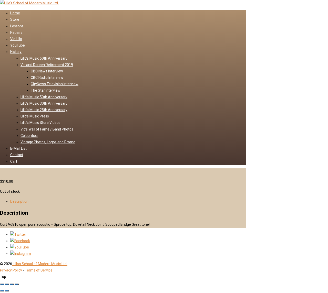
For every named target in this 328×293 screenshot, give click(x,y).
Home (15, 13)
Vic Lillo (16, 39)
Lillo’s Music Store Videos (40, 123)
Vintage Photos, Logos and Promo (47, 142)
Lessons (17, 26)
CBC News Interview (47, 71)
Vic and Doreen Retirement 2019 (46, 65)
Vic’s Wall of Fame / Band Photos (46, 129)
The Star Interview (45, 90)
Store (14, 19)
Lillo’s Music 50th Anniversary (43, 97)
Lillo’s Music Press (34, 116)
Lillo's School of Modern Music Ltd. (39, 264)
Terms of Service (39, 270)
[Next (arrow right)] (7, 290)
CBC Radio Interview (47, 77)
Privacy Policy (11, 270)
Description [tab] (19, 201)
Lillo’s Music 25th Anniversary (43, 110)
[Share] (12, 284)
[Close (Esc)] (17, 284)
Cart (13, 161)
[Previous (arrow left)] (2, 290)
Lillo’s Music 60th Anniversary (43, 58)
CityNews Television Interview (54, 84)
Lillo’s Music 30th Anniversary (43, 103)
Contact (16, 155)
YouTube (17, 45)
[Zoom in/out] (2, 284)
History (16, 52)
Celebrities (29, 136)
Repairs (16, 32)
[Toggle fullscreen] (7, 284)
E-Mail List (18, 148)
